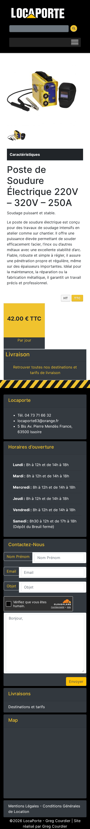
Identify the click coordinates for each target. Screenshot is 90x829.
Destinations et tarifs (26, 706)
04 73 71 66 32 (38, 415)
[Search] (73, 28)
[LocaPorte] (37, 12)
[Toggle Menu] (74, 42)
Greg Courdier (54, 826)
